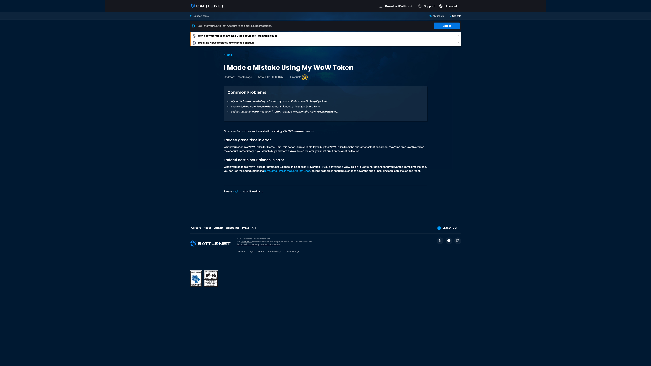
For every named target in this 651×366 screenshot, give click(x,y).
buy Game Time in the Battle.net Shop (287, 170)
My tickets (438, 16)
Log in (447, 26)
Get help (456, 16)
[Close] (458, 35)
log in (236, 191)
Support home (201, 16)
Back (229, 54)
